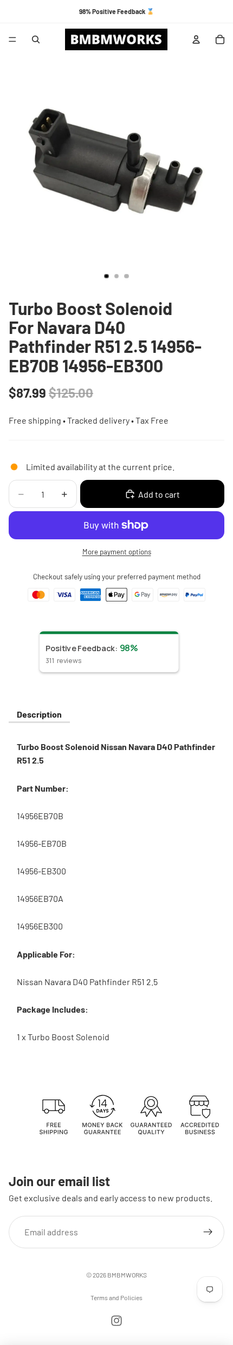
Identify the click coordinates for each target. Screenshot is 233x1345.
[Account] (196, 39)
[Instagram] (116, 1320)
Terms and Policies (116, 1297)
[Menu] (12, 39)
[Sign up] (208, 1231)
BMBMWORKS (127, 1275)
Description (39, 714)
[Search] (36, 39)
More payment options (116, 551)
